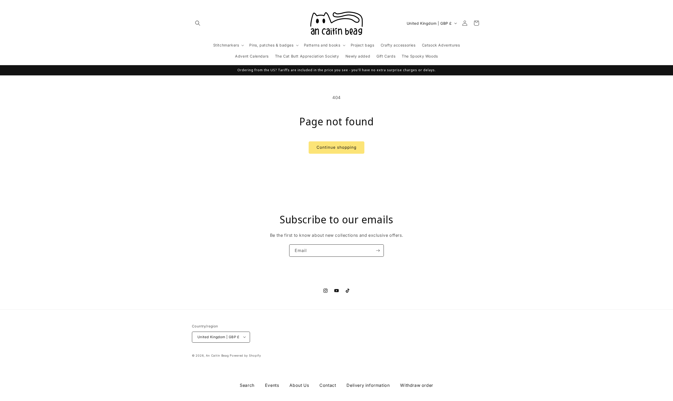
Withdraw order (416, 385)
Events (272, 385)
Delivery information (368, 385)
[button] (197, 23)
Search (247, 385)
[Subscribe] (378, 250)
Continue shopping (336, 147)
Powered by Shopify (245, 355)
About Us (299, 385)
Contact (327, 385)
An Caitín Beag (217, 355)
